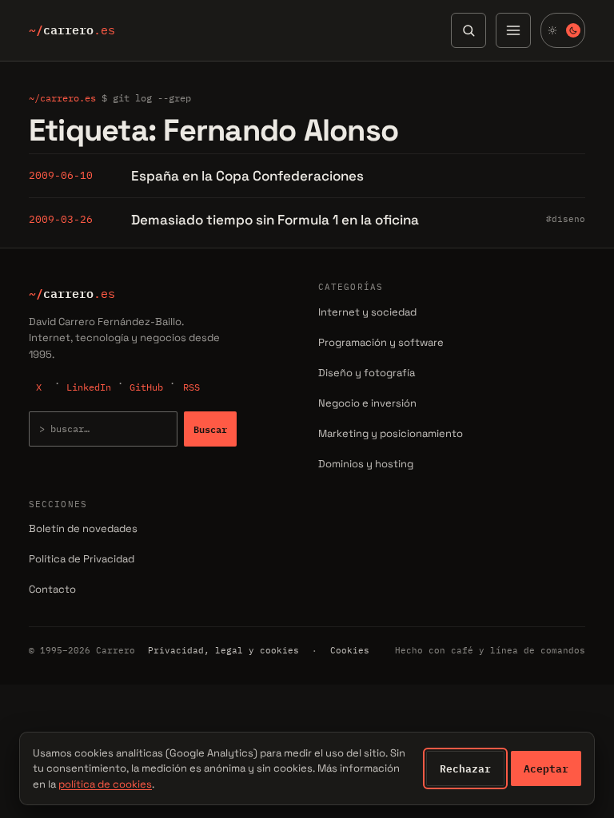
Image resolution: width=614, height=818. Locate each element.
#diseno (565, 218)
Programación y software (381, 342)
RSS (191, 387)
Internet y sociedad (367, 312)
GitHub (146, 387)
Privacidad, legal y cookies (223, 650)
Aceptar (546, 768)
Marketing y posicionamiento (390, 433)
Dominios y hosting (365, 464)
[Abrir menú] (513, 30)
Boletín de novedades (83, 528)
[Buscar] (468, 30)
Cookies (349, 650)
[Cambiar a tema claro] (562, 30)
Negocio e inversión (367, 403)
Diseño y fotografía (366, 372)
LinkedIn (88, 387)
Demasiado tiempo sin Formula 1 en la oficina (275, 219)
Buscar (210, 429)
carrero (72, 30)
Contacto (52, 589)
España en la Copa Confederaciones (247, 176)
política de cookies (105, 784)
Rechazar (465, 768)
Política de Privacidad (81, 559)
